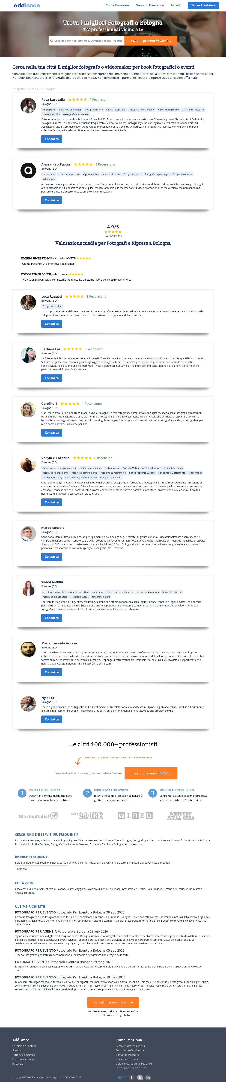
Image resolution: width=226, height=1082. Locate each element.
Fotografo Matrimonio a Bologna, (190, 840)
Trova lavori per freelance (131, 1068)
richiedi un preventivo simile (113, 1002)
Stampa (17, 1050)
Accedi (176, 5)
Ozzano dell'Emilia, (174, 889)
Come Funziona (117, 5)
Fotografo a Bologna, (28, 840)
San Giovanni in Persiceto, (112, 862)
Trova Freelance (203, 5)
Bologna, (20, 862)
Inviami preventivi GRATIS (150, 773)
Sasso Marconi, (194, 889)
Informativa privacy (23, 1059)
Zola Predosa (162, 862)
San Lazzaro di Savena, (140, 862)
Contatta (52, 139)
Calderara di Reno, (97, 889)
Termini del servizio (23, 1054)
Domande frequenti (127, 1054)
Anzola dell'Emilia (25, 892)
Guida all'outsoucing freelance (134, 1063)
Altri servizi (132, 844)
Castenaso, (115, 889)
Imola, (93, 862)
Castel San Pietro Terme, (74, 862)
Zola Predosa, (155, 889)
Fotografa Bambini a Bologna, (107, 844)
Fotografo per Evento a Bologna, (152, 840)
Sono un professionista (130, 1050)
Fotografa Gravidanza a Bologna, (70, 844)
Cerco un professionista (130, 1046)
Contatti (31, 1046)
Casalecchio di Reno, (47, 862)
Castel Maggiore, (77, 889)
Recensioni (19, 1063)
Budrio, (30, 862)
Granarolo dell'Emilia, (134, 889)
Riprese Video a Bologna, (84, 840)
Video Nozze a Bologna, (55, 840)
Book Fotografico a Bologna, (116, 840)
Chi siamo (18, 1046)
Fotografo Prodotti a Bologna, (33, 844)
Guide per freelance (128, 1059)
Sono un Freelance (150, 5)
